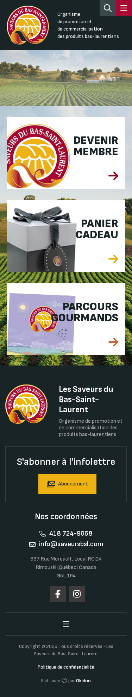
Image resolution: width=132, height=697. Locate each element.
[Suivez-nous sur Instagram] (77, 594)
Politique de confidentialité (66, 667)
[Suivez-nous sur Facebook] (58, 594)
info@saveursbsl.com (71, 544)
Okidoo (83, 681)
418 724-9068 (71, 533)
